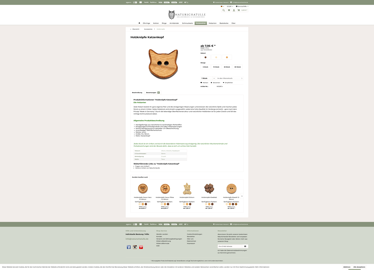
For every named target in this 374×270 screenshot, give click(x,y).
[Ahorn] (139, 205)
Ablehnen (346, 267)
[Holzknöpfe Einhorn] (187, 188)
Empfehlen (229, 83)
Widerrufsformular (162, 243)
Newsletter (191, 236)
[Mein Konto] (234, 10)
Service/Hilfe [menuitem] (242, 6)
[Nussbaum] (145, 205)
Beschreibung (137, 92)
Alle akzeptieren (359, 267)
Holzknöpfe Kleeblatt (209, 197)
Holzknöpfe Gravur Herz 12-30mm (142, 198)
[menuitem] (223, 10)
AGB (157, 246)
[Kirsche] (142, 205)
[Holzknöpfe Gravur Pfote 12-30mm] (165, 188)
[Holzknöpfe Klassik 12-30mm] (231, 188)
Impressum (191, 243)
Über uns (190, 239)
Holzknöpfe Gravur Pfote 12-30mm (165, 198)
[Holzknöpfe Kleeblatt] (209, 188)
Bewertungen (152, 92)
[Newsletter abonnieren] (245, 246)
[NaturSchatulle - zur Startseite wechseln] (187, 15)
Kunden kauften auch (140, 177)
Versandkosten (181, 260)
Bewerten (217, 83)
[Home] (139, 23)
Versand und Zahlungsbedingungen (169, 239)
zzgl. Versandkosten (206, 50)
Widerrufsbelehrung (163, 241)
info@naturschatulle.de (137, 239)
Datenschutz (191, 241)
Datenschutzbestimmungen (237, 250)
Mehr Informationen (262, 267)
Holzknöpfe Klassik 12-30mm (231, 198)
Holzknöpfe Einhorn (187, 197)
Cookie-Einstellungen (194, 234)
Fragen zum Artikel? (142, 166)
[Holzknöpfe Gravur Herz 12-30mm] (142, 188)
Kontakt (159, 236)
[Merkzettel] (229, 10)
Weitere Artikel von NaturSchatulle (147, 168)
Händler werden (162, 234)
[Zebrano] (236, 205)
